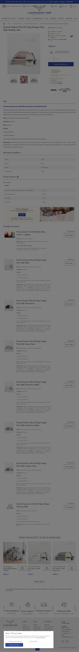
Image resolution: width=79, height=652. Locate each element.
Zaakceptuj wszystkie (14, 644)
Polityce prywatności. (40, 637)
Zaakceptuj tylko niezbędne (15, 641)
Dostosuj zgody (33, 641)
